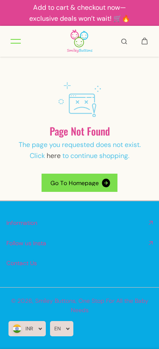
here (54, 155)
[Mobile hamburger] (15, 41)
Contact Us (21, 263)
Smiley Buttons (55, 301)
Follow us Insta (26, 243)
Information (21, 223)
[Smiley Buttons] (79, 41)
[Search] (124, 41)
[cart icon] (145, 41)
